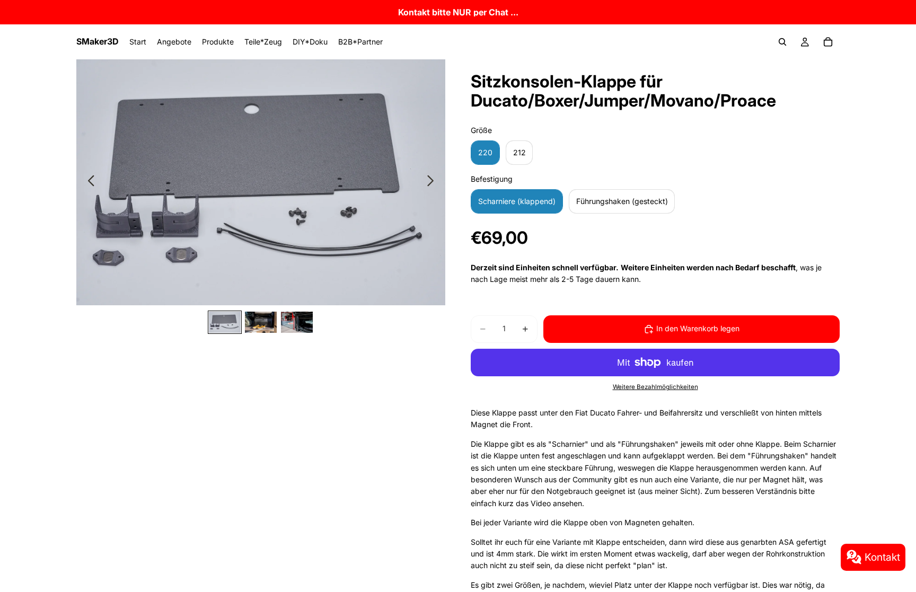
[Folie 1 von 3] (225, 322)
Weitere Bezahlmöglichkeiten (655, 387)
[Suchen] (782, 42)
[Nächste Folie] (433, 182)
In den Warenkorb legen (697, 328)
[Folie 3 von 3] (297, 322)
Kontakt (882, 557)
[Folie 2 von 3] (261, 322)
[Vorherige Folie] (88, 182)
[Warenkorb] (828, 42)
